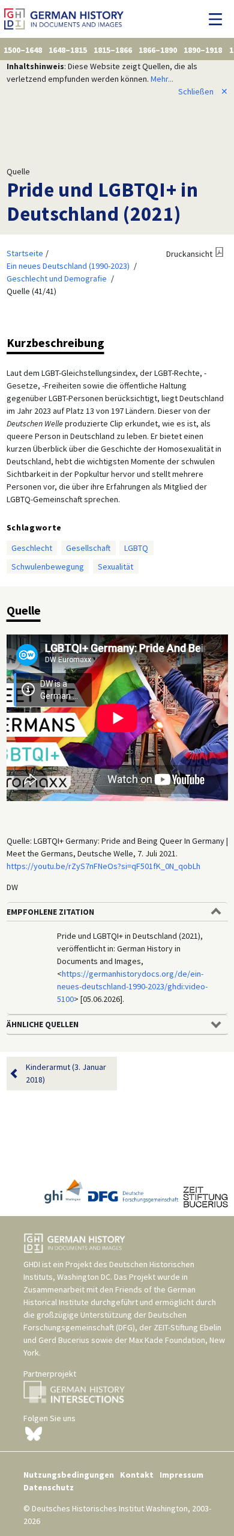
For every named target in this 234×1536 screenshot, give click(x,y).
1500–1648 (23, 50)
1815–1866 (113, 50)
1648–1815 (68, 50)
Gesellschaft (88, 547)
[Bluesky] (33, 1432)
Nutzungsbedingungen (68, 1474)
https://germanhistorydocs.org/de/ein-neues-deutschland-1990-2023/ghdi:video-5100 (132, 986)
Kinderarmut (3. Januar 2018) (66, 1073)
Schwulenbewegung (47, 566)
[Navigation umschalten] (219, 19)
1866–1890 (158, 50)
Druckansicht (189, 253)
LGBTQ (136, 547)
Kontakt (137, 1474)
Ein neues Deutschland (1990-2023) (68, 265)
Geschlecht (31, 547)
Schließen (203, 91)
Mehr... (162, 78)
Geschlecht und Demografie (57, 278)
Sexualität (115, 566)
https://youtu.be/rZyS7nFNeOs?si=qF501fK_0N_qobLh (103, 866)
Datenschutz (48, 1487)
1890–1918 (203, 50)
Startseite (25, 253)
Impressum (181, 1474)
